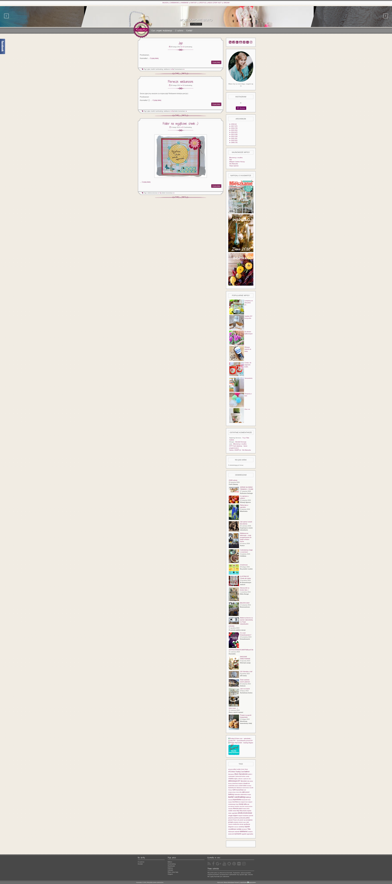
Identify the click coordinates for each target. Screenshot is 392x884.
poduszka (242, 818)
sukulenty (241, 826)
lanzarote (242, 806)
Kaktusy (194, 2)
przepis (230, 822)
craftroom (240, 778)
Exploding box (232, 787)
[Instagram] (251, 42)
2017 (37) (233, 126)
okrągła (230, 815)
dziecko (237, 785)
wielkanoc (167, 69)
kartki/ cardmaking (236, 797)
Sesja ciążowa (233, 166)
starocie (236, 826)
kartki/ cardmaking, (157, 69)
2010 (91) (233, 140)
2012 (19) (233, 136)
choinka (230, 778)
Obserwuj (242, 108)
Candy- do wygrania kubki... (247, 365)
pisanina (231, 818)
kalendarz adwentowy (241, 794)
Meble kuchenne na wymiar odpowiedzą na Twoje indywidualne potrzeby (241, 622)
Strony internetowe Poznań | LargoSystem (235, 882)
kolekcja (248, 797)
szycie (247, 827)
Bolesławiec (231, 774)
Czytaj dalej (154, 58)
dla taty (230, 783)
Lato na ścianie (245, 689)
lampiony (237, 806)
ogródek (234, 813)
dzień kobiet (242, 785)
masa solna (246, 808)
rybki (247, 822)
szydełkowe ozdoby (235, 829)
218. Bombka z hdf (246, 671)
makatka (230, 808)
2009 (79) (233, 142)
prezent (230, 820)
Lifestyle (202, 2)
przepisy (236, 822)
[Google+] (237, 42)
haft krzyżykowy (238, 790)
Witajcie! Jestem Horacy (237, 161)
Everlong (249, 785)
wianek (237, 831)
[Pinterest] (244, 42)
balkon (246, 772)
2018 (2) (233, 124)
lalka (245, 804)
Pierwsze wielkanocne (180, 81)
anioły (239, 769)
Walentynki (231, 831)
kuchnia (235, 802)
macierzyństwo (248, 806)
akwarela (230, 769)
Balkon (165, 2)
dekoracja (232, 781)
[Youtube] (240, 42)
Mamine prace (238, 808)
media (234, 810)
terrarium (244, 829)
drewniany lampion (237, 783)
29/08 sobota (233, 480)
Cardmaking (174, 2)
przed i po (243, 820)
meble (230, 810)
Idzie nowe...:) (233, 708)
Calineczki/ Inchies (240, 776)
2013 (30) (233, 134)
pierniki (251, 815)
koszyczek (244, 799)
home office (239, 792)
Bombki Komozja (240, 442)
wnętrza (250, 831)
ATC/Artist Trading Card (236, 771)
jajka (243, 792)
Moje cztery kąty (215, 2)
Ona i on (247, 409)
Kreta (249, 799)
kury (237, 804)
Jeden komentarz (179, 111)
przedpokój (249, 820)
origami (235, 815)
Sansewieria (248, 378)
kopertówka (237, 799)
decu (250, 778)
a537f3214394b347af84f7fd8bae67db (241, 650)
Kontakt (189, 30)
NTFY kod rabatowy (235, 446)
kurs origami (241, 802)
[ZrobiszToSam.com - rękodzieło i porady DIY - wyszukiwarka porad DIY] (240, 739)
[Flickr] (247, 42)
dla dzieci (244, 781)
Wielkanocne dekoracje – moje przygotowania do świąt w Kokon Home (245, 537)
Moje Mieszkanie (242, 810)
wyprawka (250, 834)
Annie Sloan (244, 769)
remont (241, 822)
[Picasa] (229, 863)
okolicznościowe (152, 193)
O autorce (179, 30)
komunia (230, 799)
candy (247, 776)
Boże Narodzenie (241, 774)
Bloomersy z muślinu (236, 157)
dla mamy (250, 781)
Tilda (249, 829)
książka (230, 802)
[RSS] (230, 42)
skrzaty (241, 824)
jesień (247, 792)
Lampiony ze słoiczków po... (248, 303)
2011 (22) (233, 138)
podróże (236, 818)
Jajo (180, 43)
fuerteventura (245, 787)
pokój (247, 818)
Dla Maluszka (233, 163)
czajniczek (245, 778)
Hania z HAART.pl (235, 450)
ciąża (235, 778)
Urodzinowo (244, 565)
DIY (238, 781)
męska (249, 810)
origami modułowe (243, 815)
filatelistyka (239, 787)
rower (244, 822)
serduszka (236, 824)
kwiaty (241, 804)
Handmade (185, 2)
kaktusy (231, 794)
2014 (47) (233, 132)
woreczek (231, 834)
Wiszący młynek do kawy (247, 349)
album (235, 769)
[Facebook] (233, 42)
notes (230, 813)
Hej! (230, 159)
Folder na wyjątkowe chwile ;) (180, 123)
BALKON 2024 (244, 603)
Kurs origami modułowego (162, 30)
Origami (226, 2)
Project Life (236, 820)
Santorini (230, 824)
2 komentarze (178, 69)
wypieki (244, 834)
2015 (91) (233, 130)
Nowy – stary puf (196, 20)
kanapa (249, 794)
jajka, (149, 69)
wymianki (237, 834)
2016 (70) (233, 128)
